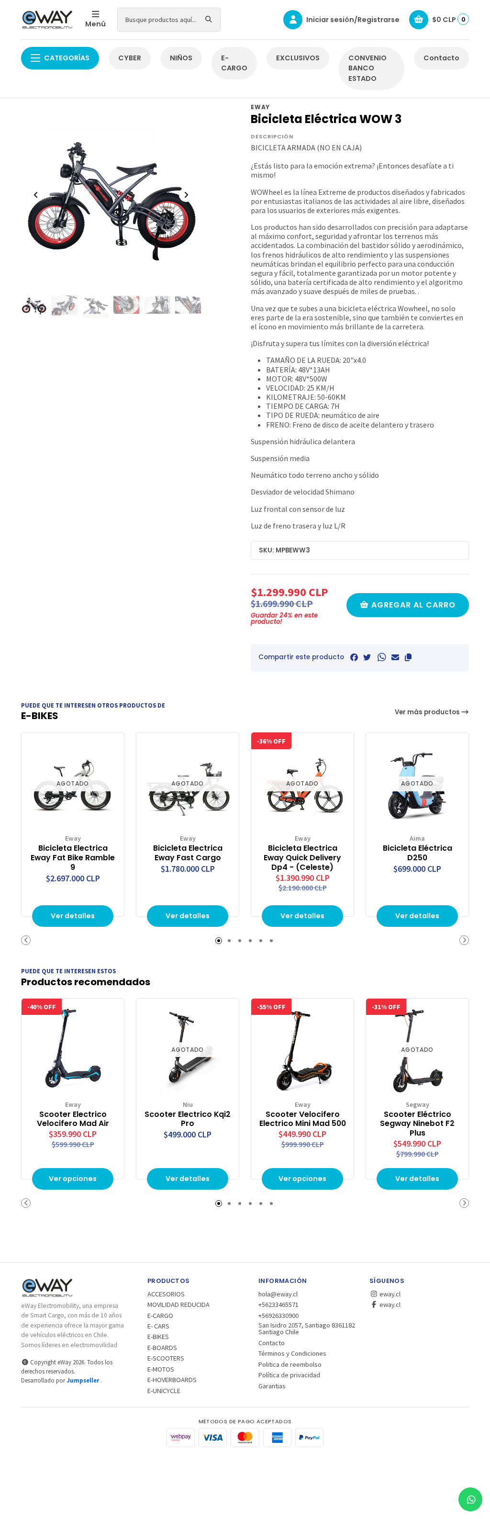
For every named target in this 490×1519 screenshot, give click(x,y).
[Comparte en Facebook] (354, 657)
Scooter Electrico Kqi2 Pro (188, 1119)
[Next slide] (186, 195)
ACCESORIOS (166, 1294)
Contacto (441, 58)
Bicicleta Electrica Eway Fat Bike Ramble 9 (73, 858)
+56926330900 (278, 1315)
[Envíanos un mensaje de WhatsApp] (470, 1499)
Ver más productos (428, 712)
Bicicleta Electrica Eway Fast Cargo (188, 853)
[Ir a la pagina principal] (47, 19)
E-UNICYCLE (163, 1390)
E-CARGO (234, 63)
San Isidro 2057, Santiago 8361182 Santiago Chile (306, 1329)
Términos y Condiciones (292, 1353)
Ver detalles (73, 916)
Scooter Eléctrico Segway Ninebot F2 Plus (417, 1124)
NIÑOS (181, 58)
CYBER (129, 58)
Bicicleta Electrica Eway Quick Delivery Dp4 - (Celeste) (302, 858)
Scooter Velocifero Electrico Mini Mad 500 (302, 1119)
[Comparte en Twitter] (367, 657)
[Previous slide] (36, 195)
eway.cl (389, 1294)
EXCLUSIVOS (298, 58)
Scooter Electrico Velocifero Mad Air (73, 1119)
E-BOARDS (162, 1347)
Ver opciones (73, 1178)
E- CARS (158, 1326)
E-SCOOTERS (165, 1358)
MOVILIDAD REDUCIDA (178, 1304)
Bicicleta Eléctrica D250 (417, 853)
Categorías (66, 58)
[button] (408, 657)
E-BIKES (158, 1336)
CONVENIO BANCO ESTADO (367, 68)
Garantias (272, 1386)
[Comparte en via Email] (395, 657)
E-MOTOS (160, 1369)
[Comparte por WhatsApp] (381, 657)
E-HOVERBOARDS (172, 1379)
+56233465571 (278, 1304)
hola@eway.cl (278, 1294)
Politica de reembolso (290, 1364)
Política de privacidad (289, 1375)
